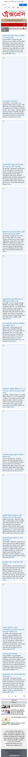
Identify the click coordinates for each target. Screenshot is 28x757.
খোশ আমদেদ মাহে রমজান (10, 101)
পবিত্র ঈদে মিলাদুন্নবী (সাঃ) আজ (18, 717)
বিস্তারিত (13, 53)
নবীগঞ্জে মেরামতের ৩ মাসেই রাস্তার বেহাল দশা (18, 723)
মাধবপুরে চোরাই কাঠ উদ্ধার (10, 654)
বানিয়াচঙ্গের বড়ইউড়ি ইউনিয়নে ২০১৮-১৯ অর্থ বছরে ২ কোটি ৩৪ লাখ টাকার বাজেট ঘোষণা (14, 391)
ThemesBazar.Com (14, 755)
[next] (15, 696)
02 (12, 696)
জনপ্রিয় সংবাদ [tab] (14, 702)
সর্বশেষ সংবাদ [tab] (14, 700)
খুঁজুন (23, 4)
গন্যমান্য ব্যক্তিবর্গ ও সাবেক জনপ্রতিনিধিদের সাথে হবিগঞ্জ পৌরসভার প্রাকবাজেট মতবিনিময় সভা (13, 630)
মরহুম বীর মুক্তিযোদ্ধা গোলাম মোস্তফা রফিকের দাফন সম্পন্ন (18, 705)
